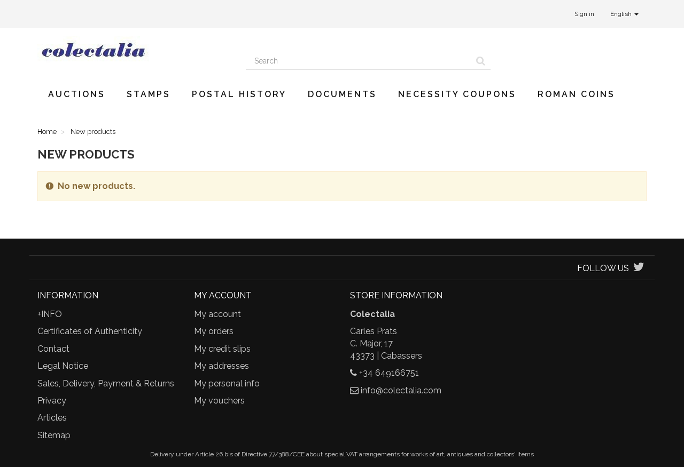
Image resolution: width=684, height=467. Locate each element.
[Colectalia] (133, 50)
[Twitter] (639, 268)
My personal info (227, 383)
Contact (53, 349)
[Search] (481, 61)
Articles (52, 418)
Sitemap (54, 435)
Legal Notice (62, 366)
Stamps (148, 94)
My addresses (221, 366)
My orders (214, 331)
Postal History (239, 94)
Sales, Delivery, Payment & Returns (105, 383)
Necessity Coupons (457, 94)
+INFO (49, 314)
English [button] (621, 14)
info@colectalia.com (401, 390)
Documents (342, 94)
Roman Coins (576, 94)
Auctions (76, 94)
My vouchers (219, 400)
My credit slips (222, 349)
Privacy (51, 400)
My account (217, 314)
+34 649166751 (389, 373)
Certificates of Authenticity (89, 331)
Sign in (584, 14)
